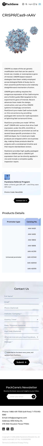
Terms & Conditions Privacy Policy (15, 443)
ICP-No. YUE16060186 (23, 439)
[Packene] (10, 4)
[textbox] (21, 319)
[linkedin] (3, 429)
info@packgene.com (17, 418)
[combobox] (21, 319)
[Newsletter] (33, 397)
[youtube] (12, 429)
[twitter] (8, 429)
